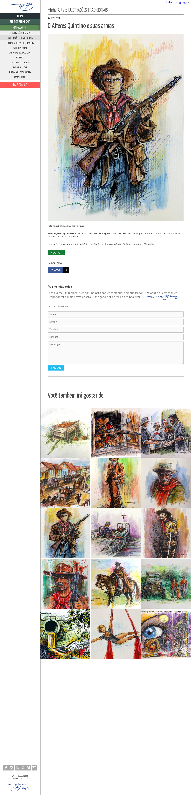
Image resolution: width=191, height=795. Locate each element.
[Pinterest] (23, 767)
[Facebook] (6, 767)
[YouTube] (17, 767)
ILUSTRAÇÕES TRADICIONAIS (20, 38)
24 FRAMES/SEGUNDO (20, 62)
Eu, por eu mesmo (20, 22)
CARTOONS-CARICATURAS (20, 53)
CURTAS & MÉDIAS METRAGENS (20, 43)
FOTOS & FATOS (20, 67)
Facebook (55, 270)
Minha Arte (19, 28)
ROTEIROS (20, 57)
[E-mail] (34, 767)
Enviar (56, 367)
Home (20, 16)
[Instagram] (11, 767)
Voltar (56, 252)
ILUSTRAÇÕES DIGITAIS (20, 33)
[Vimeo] (28, 767)
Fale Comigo (20, 85)
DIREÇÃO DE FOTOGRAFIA (20, 72)
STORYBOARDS (20, 77)
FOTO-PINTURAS (20, 48)
